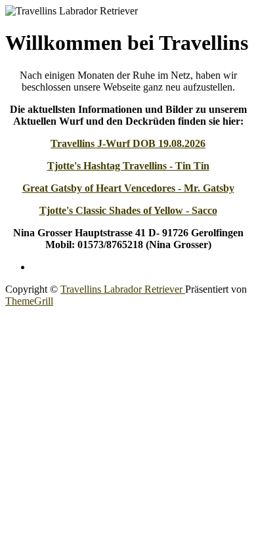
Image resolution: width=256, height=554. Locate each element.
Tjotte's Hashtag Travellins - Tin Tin (128, 165)
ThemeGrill (29, 301)
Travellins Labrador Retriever (122, 289)
